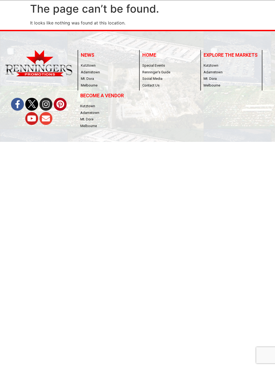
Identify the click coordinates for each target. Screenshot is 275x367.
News (87, 55)
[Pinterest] (60, 104)
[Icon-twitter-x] (31, 104)
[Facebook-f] (17, 104)
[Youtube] (31, 118)
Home (149, 55)
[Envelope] (45, 118)
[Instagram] (45, 104)
